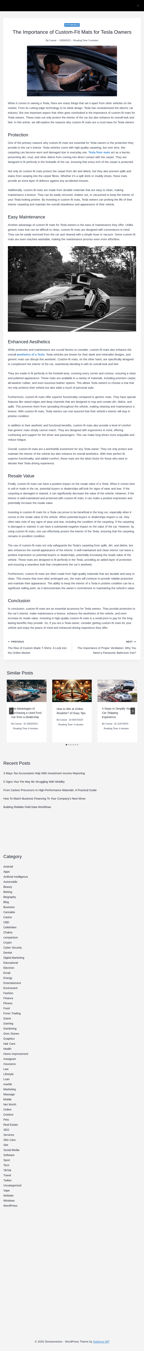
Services (8, 1134)
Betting (7, 891)
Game (7, 1018)
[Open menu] (138, 5)
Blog (6, 902)
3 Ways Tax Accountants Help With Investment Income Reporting (44, 773)
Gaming (8, 1023)
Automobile (72, 25)
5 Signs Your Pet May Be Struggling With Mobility (34, 781)
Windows (9, 1200)
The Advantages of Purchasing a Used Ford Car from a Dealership (26, 713)
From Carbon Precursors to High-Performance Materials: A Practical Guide (50, 790)
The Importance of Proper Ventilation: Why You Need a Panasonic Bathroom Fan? (106, 647)
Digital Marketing (13, 957)
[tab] (66, 744)
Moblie (7, 1099)
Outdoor (8, 1114)
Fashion (8, 993)
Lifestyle (8, 1074)
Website (8, 1195)
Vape (6, 1190)
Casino (7, 917)
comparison (10, 937)
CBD (6, 922)
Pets (6, 1119)
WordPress (10, 1205)
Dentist (7, 952)
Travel (7, 1175)
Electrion (8, 967)
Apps (6, 871)
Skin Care (9, 1139)
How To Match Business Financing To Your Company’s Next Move (44, 798)
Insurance (9, 1064)
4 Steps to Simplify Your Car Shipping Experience (117, 713)
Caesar (52, 40)
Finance (8, 998)
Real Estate (10, 1124)
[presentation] (27, 691)
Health (7, 1048)
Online (7, 1109)
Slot (5, 1144)
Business (9, 907)
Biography (9, 897)
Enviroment (10, 988)
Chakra (7, 932)
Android (8, 866)
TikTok (7, 1170)
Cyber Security (12, 947)
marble (7, 1084)
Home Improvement (15, 1053)
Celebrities (9, 927)
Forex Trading (12, 1013)
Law (5, 1069)
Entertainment (12, 983)
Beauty (7, 886)
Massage (9, 1094)
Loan (6, 1079)
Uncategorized (12, 1185)
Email (6, 972)
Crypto (7, 942)
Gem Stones (11, 1033)
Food (6, 1008)
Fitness (7, 1003)
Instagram (9, 1058)
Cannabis (9, 912)
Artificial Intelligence (15, 876)
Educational (10, 962)
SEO (6, 1129)
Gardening (9, 1028)
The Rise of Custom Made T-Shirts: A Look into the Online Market (37, 647)
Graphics (9, 1038)
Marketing (9, 1089)
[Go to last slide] (11, 711)
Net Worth (9, 1104)
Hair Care (9, 1043)
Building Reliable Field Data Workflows (27, 807)
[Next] (132, 711)
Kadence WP (101, 1341)
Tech (6, 1165)
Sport (6, 1160)
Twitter (7, 1180)
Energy (7, 977)
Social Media (11, 1150)
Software (8, 1155)
